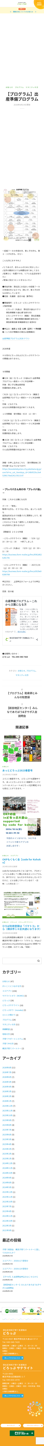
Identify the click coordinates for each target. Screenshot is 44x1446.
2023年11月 (7, 1196)
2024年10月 (7, 1172)
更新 (9, 774)
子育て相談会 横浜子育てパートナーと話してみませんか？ (21, 1251)
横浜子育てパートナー (11, 1048)
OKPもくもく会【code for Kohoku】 (21, 861)
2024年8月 (6, 1182)
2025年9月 (6, 1120)
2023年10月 (7, 1201)
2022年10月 (7, 1220)
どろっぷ (13, 922)
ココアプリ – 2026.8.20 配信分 (15, 1268)
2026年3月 (6, 1091)
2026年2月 (6, 1096)
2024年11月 (7, 1168)
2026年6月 (6, 1077)
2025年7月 (6, 1129)
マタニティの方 (32, 87)
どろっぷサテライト (26, 922)
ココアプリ (14, 855)
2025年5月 (6, 1139)
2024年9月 (6, 1177)
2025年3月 (6, 1148)
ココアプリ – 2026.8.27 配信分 (15, 1260)
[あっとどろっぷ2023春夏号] (22, 749)
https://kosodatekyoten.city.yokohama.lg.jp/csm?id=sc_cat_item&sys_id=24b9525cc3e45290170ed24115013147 (21, 472)
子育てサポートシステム (12, 1038)
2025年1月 (6, 1158)
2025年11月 (7, 1110)
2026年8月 (6, 1067)
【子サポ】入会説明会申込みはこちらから (20, 1276)
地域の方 (6, 1034)
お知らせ (9, 87)
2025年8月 (6, 1124)
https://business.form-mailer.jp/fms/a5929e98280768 (21, 573)
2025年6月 (6, 1134)
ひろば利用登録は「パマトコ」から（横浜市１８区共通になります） (22, 927)
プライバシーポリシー (33, 1425)
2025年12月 (7, 1105)
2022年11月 (7, 1215)
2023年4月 (6, 1211)
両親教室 (6, 1029)
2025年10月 (7, 1115)
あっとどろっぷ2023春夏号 (17, 770)
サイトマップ (11, 1425)
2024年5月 (6, 1187)
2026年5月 (6, 1081)
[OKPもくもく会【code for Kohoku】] (22, 824)
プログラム (19, 87)
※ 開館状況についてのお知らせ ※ (23, 12)
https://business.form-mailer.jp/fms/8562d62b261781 (22, 556)
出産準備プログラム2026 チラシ (16, 338)
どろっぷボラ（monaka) (12, 1010)
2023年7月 (6, 1206)
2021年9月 (6, 1230)
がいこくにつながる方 (11, 986)
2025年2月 (6, 1153)
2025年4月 (6, 1144)
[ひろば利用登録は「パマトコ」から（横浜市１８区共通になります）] (22, 904)
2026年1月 (6, 1101)
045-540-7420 (13, 1342)
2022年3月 (6, 1225)
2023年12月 (7, 1192)
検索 (38, 960)
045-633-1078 (13, 1379)
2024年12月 (7, 1163)
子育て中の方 (8, 1043)
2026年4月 (6, 1086)
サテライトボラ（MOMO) (13, 995)
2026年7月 (6, 1072)
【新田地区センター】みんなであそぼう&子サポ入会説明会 (21, 1286)
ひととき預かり (8, 1014)
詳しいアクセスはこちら (12, 1358)
